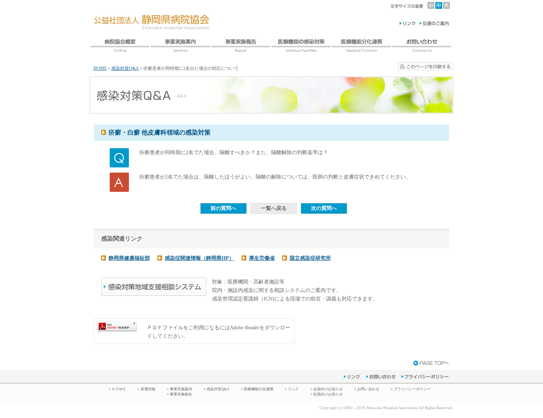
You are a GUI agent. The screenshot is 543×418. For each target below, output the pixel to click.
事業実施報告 (181, 394)
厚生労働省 (262, 258)
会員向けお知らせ (328, 389)
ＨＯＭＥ (119, 389)
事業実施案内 (181, 389)
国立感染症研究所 (310, 258)
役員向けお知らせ (328, 394)
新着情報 (148, 389)
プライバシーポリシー (412, 389)
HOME (100, 68)
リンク (293, 389)
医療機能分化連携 (258, 389)
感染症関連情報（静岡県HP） (199, 258)
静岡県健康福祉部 (129, 258)
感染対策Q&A (125, 68)
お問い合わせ (368, 389)
